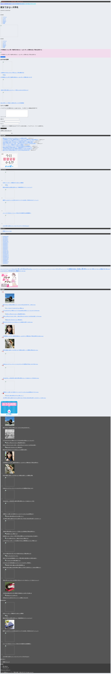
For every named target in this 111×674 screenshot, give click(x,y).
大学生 (90, 269)
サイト (1, 123)
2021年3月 (5, 239)
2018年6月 (5, 263)
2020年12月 (6, 241)
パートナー (43, 269)
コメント (3, 116)
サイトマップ (6, 667)
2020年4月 (5, 245)
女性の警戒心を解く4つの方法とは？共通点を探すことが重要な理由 (18, 142)
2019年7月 (6, 255)
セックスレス (23, 269)
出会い (75, 269)
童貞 (9, 270)
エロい (7, 269)
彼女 (101, 269)
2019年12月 (6, 251)
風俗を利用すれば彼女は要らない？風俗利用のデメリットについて (17, 147)
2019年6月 (6, 256)
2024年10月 (6, 236)
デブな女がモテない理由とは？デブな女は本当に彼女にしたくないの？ (18, 140)
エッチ (4, 269)
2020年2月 (5, 248)
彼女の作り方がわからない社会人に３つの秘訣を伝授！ (15, 138)
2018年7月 (6, 261)
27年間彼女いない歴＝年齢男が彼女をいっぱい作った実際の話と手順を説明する (18, 4)
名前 (2, 119)
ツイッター (34, 269)
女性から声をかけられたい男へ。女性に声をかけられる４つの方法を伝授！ (19, 143)
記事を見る (2, 56)
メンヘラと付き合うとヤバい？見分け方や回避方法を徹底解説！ (17, 146)
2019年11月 (6, 252)
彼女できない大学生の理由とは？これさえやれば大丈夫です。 (16, 150)
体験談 (71, 269)
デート (37, 269)
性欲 (104, 269)
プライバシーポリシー (5, 670)
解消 (12, 270)
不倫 (68, 269)
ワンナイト (65, 269)
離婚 (17, 271)
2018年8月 (5, 260)
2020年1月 (5, 249)
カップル (10, 269)
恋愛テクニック (7, 231)
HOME (1, 664)
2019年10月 (6, 253)
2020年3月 (5, 247)
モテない (53, 269)
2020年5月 (5, 244)
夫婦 (93, 269)
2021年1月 (5, 240)
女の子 (95, 269)
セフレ (30, 269)
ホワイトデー (50, 269)
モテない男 (58, 269)
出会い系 (80, 269)
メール (2, 121)
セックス (14, 269)
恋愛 (106, 269)
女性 (97, 269)
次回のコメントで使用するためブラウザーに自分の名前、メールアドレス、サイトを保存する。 (23, 126)
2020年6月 (5, 243)
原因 (84, 269)
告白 (86, 269)
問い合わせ (5, 666)
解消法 (14, 270)
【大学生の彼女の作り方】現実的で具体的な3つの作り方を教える (17, 148)
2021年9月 (5, 237)
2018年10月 (6, 259)
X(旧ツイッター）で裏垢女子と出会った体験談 (13, 144)
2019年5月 (6, 257)
